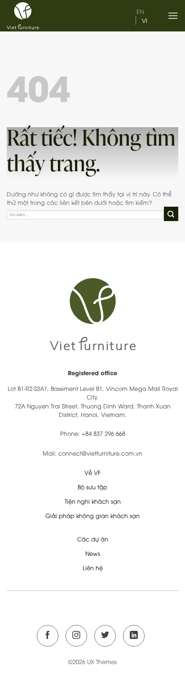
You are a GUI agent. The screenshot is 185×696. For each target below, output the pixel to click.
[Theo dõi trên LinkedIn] (134, 636)
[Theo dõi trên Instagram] (76, 636)
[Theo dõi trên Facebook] (47, 636)
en (140, 11)
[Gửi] (171, 214)
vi (144, 20)
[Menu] (172, 15)
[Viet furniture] (47, 15)
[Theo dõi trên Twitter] (105, 636)
